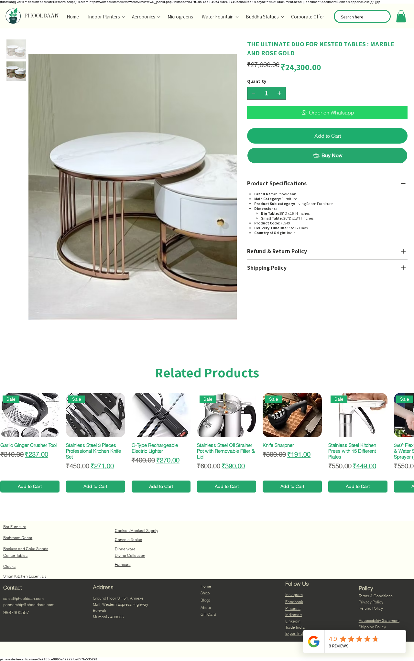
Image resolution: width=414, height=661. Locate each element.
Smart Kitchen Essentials (25, 576)
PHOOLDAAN (41, 15)
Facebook (294, 601)
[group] (207, 443)
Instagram (294, 594)
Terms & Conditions (376, 595)
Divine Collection (130, 555)
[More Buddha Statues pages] (282, 16)
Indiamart (293, 614)
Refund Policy (371, 608)
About (206, 607)
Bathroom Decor (17, 537)
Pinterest (292, 608)
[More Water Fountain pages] (237, 16)
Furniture (123, 564)
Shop (205, 593)
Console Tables (128, 539)
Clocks (9, 566)
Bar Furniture (14, 526)
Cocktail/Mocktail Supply (136, 530)
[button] (401, 16)
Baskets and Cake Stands (25, 548)
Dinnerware (125, 549)
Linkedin (292, 621)
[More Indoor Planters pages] (123, 16)
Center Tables (15, 555)
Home (206, 586)
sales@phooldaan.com (23, 598)
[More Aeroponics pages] (158, 16)
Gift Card (208, 614)
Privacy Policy (371, 602)
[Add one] (279, 93)
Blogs (206, 600)
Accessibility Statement (379, 620)
